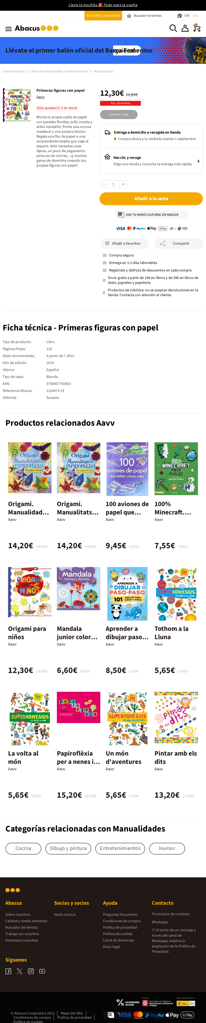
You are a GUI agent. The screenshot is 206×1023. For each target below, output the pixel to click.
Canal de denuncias (118, 940)
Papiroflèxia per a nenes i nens (75, 762)
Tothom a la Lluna (171, 633)
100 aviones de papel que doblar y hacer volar (127, 516)
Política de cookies (118, 934)
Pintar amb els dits (175, 758)
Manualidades (103, 71)
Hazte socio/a (65, 914)
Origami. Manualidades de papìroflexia (28, 516)
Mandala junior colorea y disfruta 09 (77, 637)
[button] (185, 29)
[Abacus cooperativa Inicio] (37, 32)
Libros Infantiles (14, 71)
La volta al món (23, 758)
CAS (195, 15)
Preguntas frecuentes (120, 914)
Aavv (40, 97)
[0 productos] (197, 31)
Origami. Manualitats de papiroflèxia (75, 516)
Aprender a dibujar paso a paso (126, 637)
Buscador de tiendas (21, 927)
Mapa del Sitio (72, 1013)
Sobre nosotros (17, 914)
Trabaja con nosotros (22, 934)
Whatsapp (160, 922)
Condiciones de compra (122, 921)
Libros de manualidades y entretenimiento (59, 71)
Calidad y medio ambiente (26, 921)
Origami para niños (27, 633)
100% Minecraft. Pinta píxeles (173, 512)
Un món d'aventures (123, 758)
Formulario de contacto (171, 914)
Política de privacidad (120, 927)
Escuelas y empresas (103, 15)
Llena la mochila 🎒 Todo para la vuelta (103, 5)
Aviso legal (111, 947)
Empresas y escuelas (21, 940)
